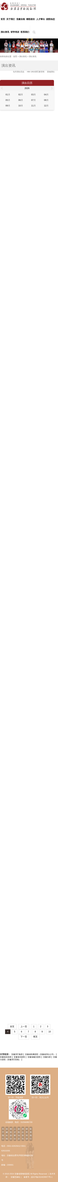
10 (49, 1032)
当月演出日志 (18, 72)
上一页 (24, 1026)
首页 (15, 56)
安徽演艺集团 (17, 1054)
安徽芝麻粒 (15, 1177)
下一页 (24, 1036)
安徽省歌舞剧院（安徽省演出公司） (40, 1054)
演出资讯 (23, 56)
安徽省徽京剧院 (34, 1057)
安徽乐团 (47, 1057)
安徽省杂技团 (5, 1057)
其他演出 (51, 72)
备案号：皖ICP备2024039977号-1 (38, 1177)
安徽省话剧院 (19, 1057)
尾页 (35, 1036)
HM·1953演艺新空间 (35, 72)
